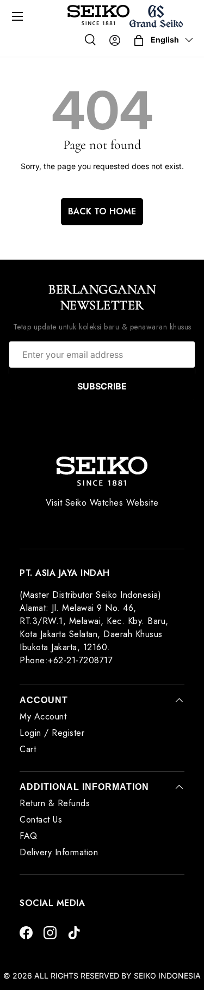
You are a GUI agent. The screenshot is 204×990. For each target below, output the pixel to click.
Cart (28, 749)
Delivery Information (59, 852)
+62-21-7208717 (80, 660)
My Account (43, 716)
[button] (139, 40)
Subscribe (102, 386)
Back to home (102, 211)
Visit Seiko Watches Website (102, 502)
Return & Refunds (55, 803)
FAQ (29, 836)
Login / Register (52, 733)
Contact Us (41, 819)
